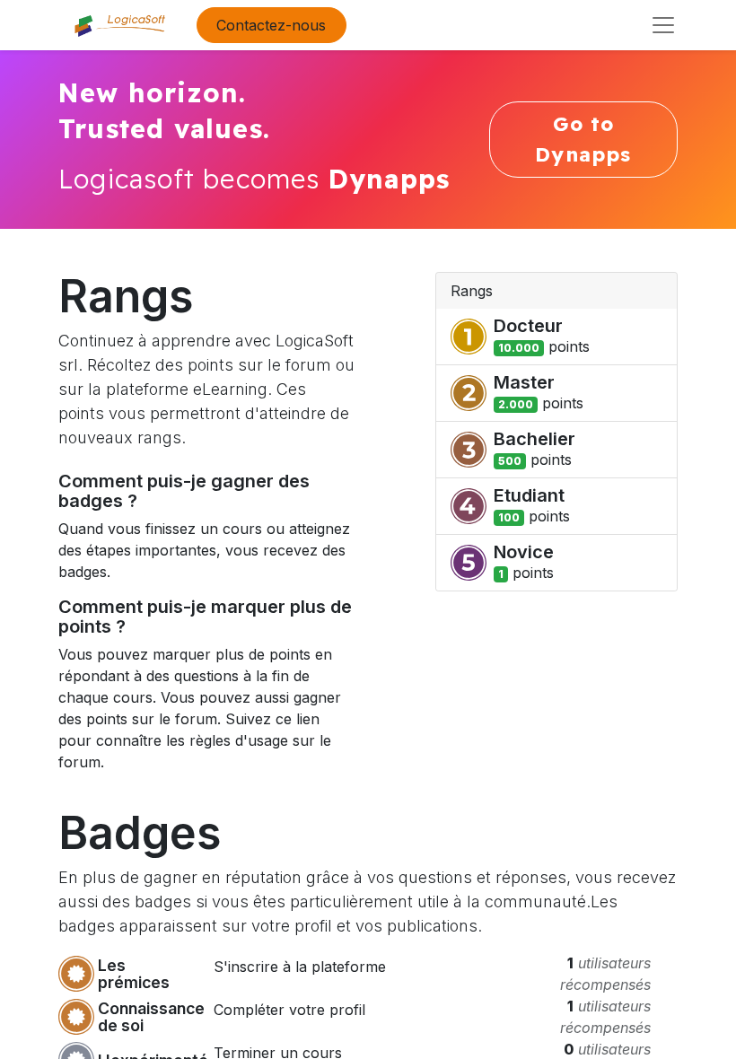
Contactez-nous (271, 25)
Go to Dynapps (583, 139)
